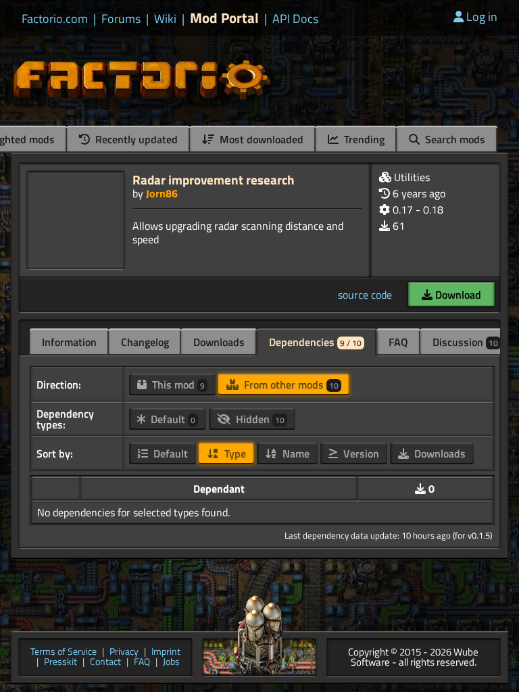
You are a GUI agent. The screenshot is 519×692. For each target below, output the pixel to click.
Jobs (171, 663)
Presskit (60, 663)
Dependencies (315, 342)
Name (295, 453)
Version (360, 453)
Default (171, 419)
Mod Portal (224, 18)
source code (365, 295)
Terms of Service (63, 652)
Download (456, 295)
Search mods (453, 139)
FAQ (398, 342)
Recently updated (135, 139)
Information (69, 342)
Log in (481, 16)
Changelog (145, 342)
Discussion (465, 342)
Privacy (124, 652)
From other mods (290, 384)
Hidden (259, 419)
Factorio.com (55, 19)
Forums (121, 19)
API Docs (295, 19)
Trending (363, 139)
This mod (177, 384)
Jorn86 (162, 193)
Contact (105, 663)
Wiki (165, 19)
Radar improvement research (213, 179)
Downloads (219, 342)
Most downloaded (260, 139)
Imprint (165, 652)
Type (234, 453)
